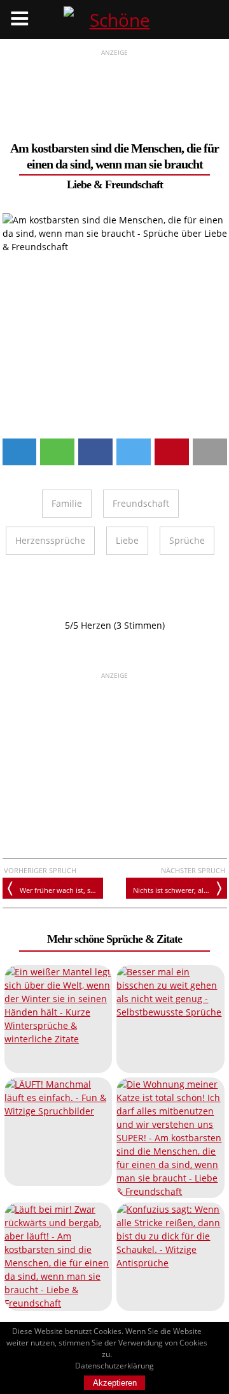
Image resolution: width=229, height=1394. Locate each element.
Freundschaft (134, 184)
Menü (19, 19)
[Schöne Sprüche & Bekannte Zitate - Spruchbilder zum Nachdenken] (114, 19)
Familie (67, 503)
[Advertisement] (115, 90)
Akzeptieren (115, 1383)
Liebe (79, 184)
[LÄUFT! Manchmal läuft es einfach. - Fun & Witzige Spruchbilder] (58, 1131)
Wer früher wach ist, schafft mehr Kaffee (61, 890)
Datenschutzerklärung (114, 1365)
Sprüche (187, 540)
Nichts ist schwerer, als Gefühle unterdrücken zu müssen (180, 890)
